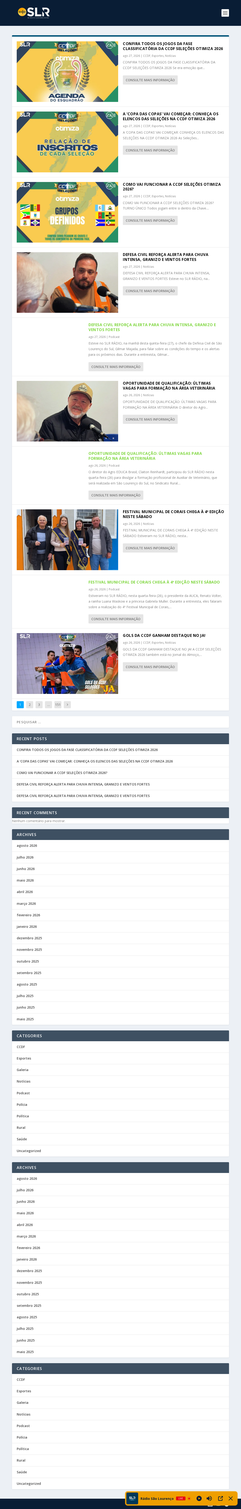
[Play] (199, 1498)
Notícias (170, 56)
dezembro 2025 (29, 938)
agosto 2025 (27, 984)
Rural (21, 1127)
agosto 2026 (27, 845)
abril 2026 (25, 892)
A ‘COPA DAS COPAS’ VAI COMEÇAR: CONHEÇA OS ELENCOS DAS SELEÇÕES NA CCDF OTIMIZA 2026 (170, 116)
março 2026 (26, 903)
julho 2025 (25, 996)
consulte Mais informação (150, 80)
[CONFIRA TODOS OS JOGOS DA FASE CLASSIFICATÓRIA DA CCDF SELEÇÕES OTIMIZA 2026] (67, 71)
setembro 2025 (29, 973)
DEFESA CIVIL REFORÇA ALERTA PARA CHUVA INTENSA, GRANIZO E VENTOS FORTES (165, 257)
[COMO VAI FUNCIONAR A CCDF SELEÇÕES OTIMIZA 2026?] (67, 212)
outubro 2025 (28, 961)
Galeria (22, 1070)
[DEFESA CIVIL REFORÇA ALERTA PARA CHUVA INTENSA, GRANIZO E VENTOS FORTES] (67, 282)
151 (58, 704)
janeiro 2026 (27, 926)
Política (23, 1116)
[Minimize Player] (230, 1498)
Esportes (158, 56)
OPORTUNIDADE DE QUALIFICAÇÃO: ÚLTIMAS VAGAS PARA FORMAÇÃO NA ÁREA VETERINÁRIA (169, 386)
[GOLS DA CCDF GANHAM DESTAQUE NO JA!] (67, 663)
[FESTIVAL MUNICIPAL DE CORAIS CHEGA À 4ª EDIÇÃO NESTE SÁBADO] (67, 539)
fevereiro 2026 (28, 915)
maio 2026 (25, 880)
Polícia (22, 1104)
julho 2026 (25, 857)
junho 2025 (26, 1007)
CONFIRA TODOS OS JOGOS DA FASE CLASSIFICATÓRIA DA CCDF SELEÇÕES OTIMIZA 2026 (173, 46)
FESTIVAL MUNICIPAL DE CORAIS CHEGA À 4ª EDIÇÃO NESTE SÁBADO (173, 514)
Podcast (114, 337)
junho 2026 (26, 869)
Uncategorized (29, 1151)
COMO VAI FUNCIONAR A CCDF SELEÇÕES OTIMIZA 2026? (172, 187)
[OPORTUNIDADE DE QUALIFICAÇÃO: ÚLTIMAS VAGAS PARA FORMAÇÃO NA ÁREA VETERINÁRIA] (67, 411)
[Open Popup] (220, 1498)
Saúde (22, 1139)
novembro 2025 (29, 949)
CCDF (146, 56)
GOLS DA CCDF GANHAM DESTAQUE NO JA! (164, 635)
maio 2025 (25, 1019)
